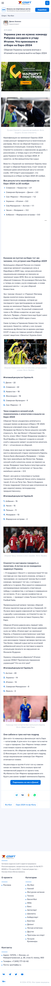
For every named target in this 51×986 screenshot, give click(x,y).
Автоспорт (32, 910)
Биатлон (31, 921)
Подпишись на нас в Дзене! (25, 782)
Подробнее (42, 10)
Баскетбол (32, 899)
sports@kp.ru (15, 965)
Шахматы (31, 914)
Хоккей (30, 888)
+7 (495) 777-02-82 (20, 961)
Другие (30, 931)
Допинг (30, 924)
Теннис (30, 896)
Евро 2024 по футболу (26, 805)
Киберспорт (32, 917)
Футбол (11, 16)
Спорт (4, 16)
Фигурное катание (35, 892)
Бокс (29, 906)
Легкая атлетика (34, 928)
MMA (29, 903)
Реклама (7, 885)
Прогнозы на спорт (36, 935)
